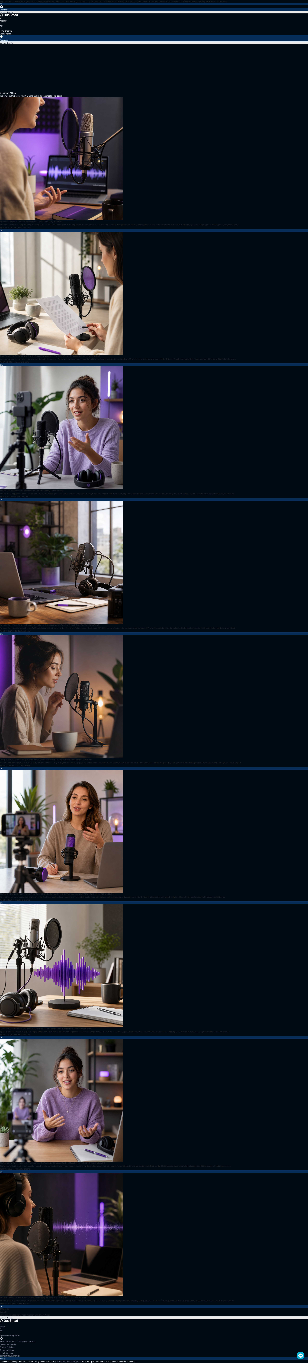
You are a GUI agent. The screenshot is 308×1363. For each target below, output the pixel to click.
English (3, 1)
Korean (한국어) (117, 1)
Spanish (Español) (40, 1)
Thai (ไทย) (183, 1)
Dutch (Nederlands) (219, 1)
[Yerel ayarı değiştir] (1, 36)
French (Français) (72, 1)
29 (8, 1309)
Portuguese (26, 1)
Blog (12, 1336)
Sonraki (3, 1312)
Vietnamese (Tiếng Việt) (199, 1)
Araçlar (2, 1327)
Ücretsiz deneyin (6, 12)
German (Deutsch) (56, 1)
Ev (1, 1324)
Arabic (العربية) (86, 1)
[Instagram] (1, 1338)
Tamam (3, 1359)
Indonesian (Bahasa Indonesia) (152, 1)
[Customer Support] (300, 1355)
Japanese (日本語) (101, 1)
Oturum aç (4, 9)
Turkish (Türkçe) (13, 1)
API (1, 1331)
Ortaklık (16, 1336)
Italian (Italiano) (131, 1)
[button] (154, 4)
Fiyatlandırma (5, 1336)
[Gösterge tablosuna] (154, 6)
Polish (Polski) (172, 1)
